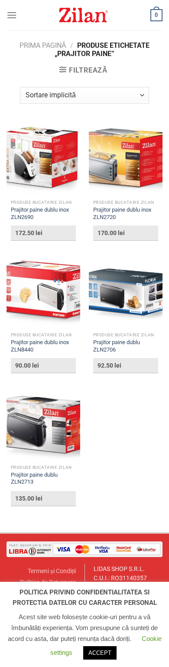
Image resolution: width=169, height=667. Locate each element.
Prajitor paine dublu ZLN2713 (34, 478)
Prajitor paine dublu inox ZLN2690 (40, 213)
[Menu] (11, 15)
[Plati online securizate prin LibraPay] (84, 549)
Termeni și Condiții (52, 571)
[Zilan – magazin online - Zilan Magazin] (83, 15)
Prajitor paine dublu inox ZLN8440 (40, 346)
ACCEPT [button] (99, 653)
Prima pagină (43, 45)
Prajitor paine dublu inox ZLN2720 (122, 213)
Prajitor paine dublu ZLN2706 (116, 346)
